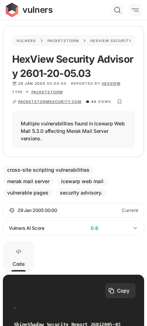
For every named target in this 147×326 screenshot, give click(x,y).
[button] (73, 210)
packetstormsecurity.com (49, 101)
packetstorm (47, 92)
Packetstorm (63, 40)
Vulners (26, 40)
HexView (111, 83)
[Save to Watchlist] (119, 101)
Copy (123, 291)
